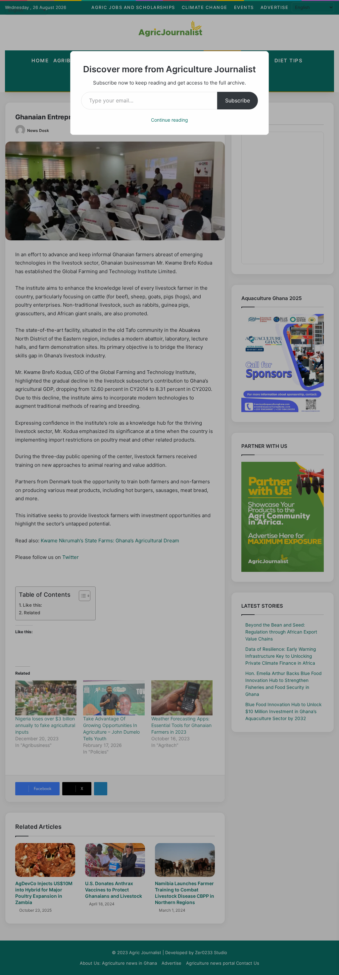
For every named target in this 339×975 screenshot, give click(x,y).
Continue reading (169, 120)
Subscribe (237, 100)
